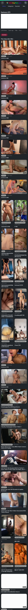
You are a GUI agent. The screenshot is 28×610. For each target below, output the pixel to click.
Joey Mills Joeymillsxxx (7, 444)
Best (24, 6)
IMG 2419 (17, 541)
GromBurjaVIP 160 (19, 315)
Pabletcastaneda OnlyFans (7, 281)
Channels (17, 6)
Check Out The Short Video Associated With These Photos (13, 511)
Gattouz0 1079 (19, 285)
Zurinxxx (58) (5, 197)
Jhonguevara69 (5, 341)
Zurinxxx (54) (5, 138)
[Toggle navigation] (2, 2)
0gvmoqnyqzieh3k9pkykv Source (7, 286)
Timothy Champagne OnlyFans (8, 424)
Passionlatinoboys (6, 537)
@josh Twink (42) (19, 570)
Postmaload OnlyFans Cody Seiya (7, 566)
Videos (4, 6)
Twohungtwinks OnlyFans (20, 251)
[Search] (25, 2)
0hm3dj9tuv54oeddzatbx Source (10, 592)
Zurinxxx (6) (4, 177)
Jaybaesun (4, 465)
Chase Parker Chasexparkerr (21, 341)
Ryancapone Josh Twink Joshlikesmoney (21, 566)
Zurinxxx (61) (4, 98)
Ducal (3, 251)
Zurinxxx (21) (4, 387)
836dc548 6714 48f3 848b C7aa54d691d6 (7, 316)
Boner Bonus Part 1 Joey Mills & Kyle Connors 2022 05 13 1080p (13, 447)
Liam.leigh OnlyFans (19, 537)
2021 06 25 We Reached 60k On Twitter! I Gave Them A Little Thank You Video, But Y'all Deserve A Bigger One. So (14, 468)
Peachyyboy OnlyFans (20, 222)
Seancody (4, 487)
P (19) (16, 226)
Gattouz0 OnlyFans (6, 222)
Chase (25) (18, 345)
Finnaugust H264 (5, 589)
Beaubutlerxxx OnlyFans (7, 404)
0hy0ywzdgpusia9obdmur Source (7, 254)
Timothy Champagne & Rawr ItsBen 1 (11, 426)
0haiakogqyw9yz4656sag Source (10, 407)
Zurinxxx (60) (5, 157)
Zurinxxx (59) (5, 58)
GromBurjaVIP (18, 311)
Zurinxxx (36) (5, 118)
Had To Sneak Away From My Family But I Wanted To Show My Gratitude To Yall (7, 570)
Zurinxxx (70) (5, 367)
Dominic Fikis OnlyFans (7, 311)
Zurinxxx (4, 34)
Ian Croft (3, 508)
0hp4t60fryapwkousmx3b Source (7, 346)
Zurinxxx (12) (4, 78)
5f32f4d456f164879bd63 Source (20, 256)
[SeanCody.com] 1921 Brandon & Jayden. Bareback (12, 490)
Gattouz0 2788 (5, 226)
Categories (10, 6)
